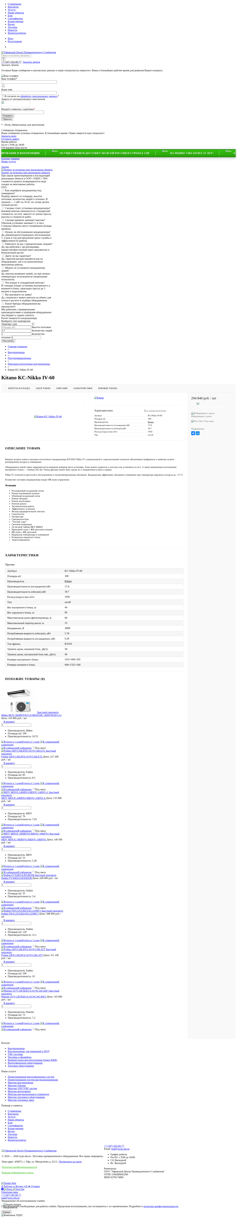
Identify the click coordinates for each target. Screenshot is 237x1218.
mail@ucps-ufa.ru (120, 1149)
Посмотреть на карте (70, 1161)
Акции (5, 166)
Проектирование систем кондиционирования (33, 1079)
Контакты (13, 6)
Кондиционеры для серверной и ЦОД (28, 1051)
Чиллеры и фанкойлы (19, 1057)
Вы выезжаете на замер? (18, 294)
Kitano (151, 422)
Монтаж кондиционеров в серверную (28, 1094)
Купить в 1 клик (31, 741)
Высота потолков (41, 327)
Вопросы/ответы (17, 33)
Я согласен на (32, 96)
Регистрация (15, 41)
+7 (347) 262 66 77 (11, 1195)
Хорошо (6, 1212)
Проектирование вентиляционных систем (31, 1076)
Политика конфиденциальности (19, 1167)
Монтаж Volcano (17, 1085)
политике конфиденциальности (160, 1206)
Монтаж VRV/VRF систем (22, 1088)
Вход (10, 38)
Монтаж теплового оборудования (26, 1097)
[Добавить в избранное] (86, 399)
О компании (14, 4)
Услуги (11, 9)
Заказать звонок (31, 62)
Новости (12, 30)
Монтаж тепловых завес (21, 1100)
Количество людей (42, 330)
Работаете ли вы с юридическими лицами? (28, 244)
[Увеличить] (48, 416)
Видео (11, 24)
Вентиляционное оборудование (25, 1063)
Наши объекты (16, 12)
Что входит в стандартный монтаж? (24, 282)
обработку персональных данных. (39, 96)
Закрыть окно (8, 136)
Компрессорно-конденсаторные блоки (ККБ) (32, 1060)
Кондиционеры (16, 1048)
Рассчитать (8, 341)
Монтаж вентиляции (19, 1091)
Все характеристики (155, 410)
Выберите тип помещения (15, 321)
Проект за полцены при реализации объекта (25, 172)
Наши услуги (8, 161)
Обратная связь (9, 1192)
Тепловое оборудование (21, 1065)
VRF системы (15, 1054)
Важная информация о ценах (18, 1172)
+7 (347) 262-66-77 (114, 1146)
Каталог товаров (10, 158)
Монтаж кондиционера (20, 1082)
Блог (10, 15)
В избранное (25, 748)
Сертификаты (15, 18)
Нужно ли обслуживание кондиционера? (27, 232)
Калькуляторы (15, 21)
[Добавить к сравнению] (86, 406)
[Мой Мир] (198, 433)
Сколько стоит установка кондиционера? (27, 208)
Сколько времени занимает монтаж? (25, 220)
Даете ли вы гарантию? (18, 256)
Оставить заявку (10, 139)
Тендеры (12, 27)
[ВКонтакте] (193, 433)
